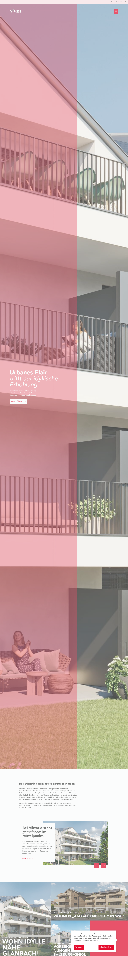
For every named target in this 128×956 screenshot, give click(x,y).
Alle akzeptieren (106, 947)
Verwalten (78, 947)
